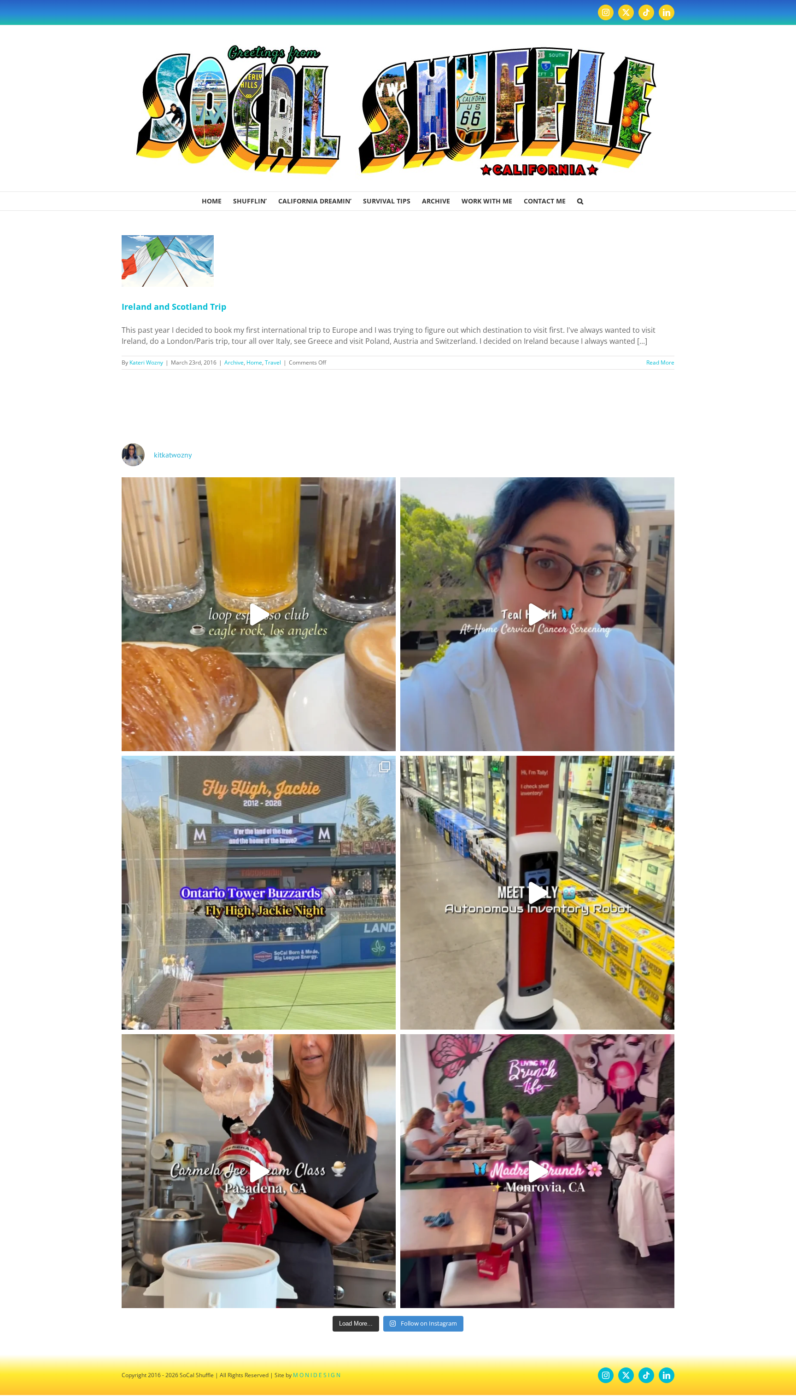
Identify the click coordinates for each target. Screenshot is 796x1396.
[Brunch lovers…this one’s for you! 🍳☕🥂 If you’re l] (537, 1171)
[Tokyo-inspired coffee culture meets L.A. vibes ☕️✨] (259, 614)
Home (254, 362)
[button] (580, 201)
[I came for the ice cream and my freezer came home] (259, 1171)
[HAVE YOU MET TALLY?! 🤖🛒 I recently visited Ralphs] (537, 893)
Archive (234, 362)
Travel (273, 362)
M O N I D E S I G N (316, 1375)
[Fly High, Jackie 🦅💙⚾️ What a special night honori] (259, 893)
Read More (660, 362)
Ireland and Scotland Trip (174, 306)
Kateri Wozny (146, 362)
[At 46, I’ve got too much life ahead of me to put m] (537, 614)
